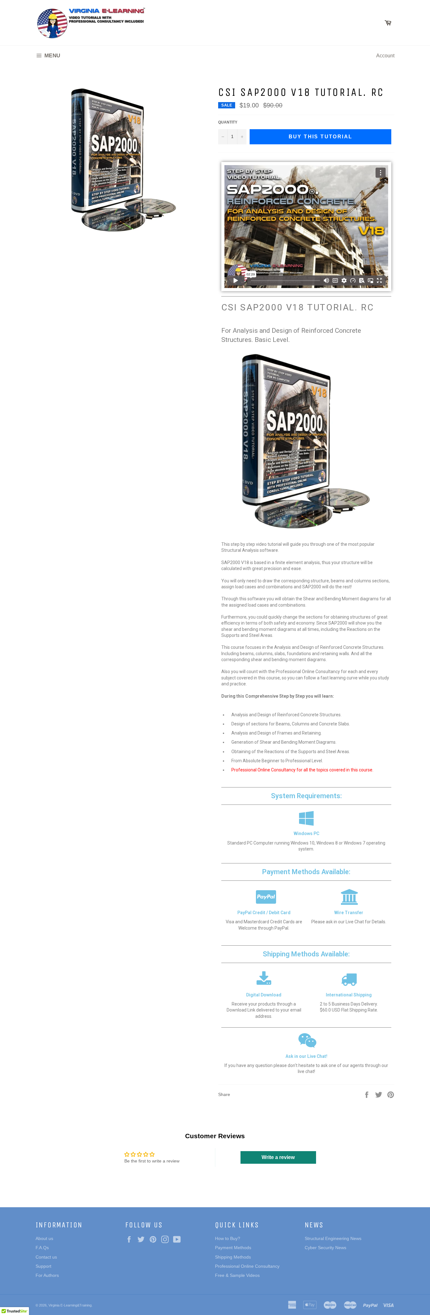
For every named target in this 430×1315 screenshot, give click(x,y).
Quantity (227, 122)
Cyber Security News (325, 1247)
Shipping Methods (233, 1257)
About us (44, 1238)
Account (385, 55)
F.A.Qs (42, 1247)
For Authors (47, 1275)
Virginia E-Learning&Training (70, 1305)
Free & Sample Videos (237, 1275)
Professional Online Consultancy (247, 1266)
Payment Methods (233, 1247)
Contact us (46, 1257)
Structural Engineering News (333, 1238)
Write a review (278, 1157)
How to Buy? (227, 1238)
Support (43, 1266)
